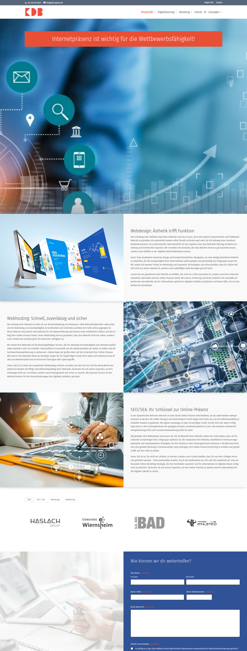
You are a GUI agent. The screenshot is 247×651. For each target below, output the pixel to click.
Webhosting (70, 499)
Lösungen (213, 12)
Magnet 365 (208, 3)
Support (219, 3)
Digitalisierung (166, 12)
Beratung (184, 12)
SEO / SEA (41, 499)
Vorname (134, 577)
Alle (29, 499)
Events (198, 12)
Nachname (190, 577)
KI (205, 12)
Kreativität (147, 12)
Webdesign (55, 499)
